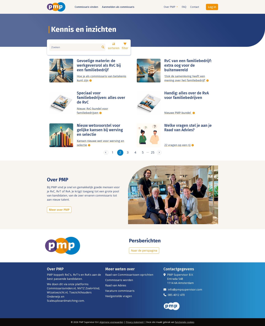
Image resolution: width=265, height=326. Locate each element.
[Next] (159, 152)
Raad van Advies (115, 285)
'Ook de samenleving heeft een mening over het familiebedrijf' (184, 78)
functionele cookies (184, 322)
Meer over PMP (59, 209)
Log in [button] (212, 7)
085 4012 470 (175, 295)
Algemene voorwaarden (111, 322)
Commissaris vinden (86, 7)
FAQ (184, 7)
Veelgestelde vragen (118, 296)
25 (152, 152)
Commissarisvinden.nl (61, 288)
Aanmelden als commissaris (118, 7)
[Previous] (106, 152)
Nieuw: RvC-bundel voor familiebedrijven (92, 111)
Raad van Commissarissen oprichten (129, 274)
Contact (194, 7)
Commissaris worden (119, 280)
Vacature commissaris (119, 291)
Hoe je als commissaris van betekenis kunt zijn (101, 78)
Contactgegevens (178, 269)
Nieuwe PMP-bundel (178, 113)
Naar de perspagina (144, 250)
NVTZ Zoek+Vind (88, 288)
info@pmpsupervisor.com (184, 289)
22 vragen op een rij (177, 145)
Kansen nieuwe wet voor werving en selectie (100, 143)
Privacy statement (135, 322)
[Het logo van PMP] (56, 7)
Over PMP (170, 7)
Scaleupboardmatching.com (65, 300)
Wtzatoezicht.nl (57, 292)
